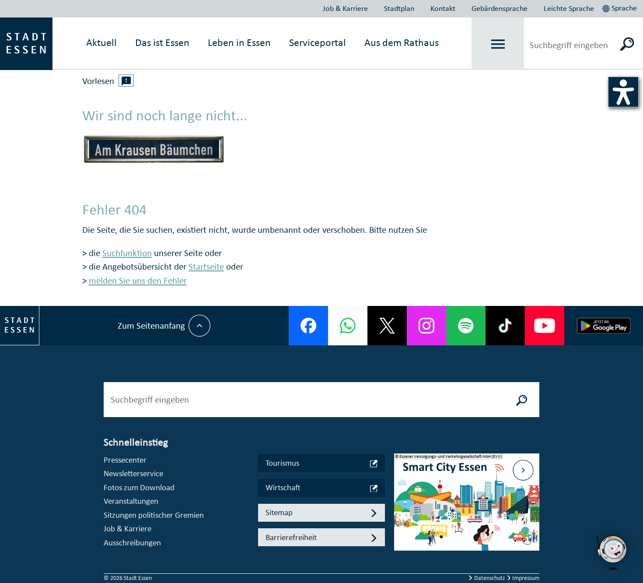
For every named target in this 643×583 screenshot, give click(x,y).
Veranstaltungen (131, 501)
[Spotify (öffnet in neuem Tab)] (466, 325)
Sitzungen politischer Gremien (154, 515)
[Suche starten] (521, 399)
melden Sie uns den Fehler (138, 280)
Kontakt (442, 8)
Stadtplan (399, 8)
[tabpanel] (466, 506)
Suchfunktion (127, 253)
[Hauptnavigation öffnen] (498, 44)
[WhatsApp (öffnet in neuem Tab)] (347, 325)
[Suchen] (627, 44)
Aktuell (101, 42)
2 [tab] (401, 509)
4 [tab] (401, 537)
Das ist (162, 42)
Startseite (206, 266)
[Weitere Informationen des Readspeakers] (126, 80)
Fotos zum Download (139, 487)
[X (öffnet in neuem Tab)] (387, 325)
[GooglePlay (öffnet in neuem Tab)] (603, 325)
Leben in (239, 42)
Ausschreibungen (132, 542)
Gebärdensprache (500, 8)
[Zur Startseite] (26, 43)
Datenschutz (490, 578)
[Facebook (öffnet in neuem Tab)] (308, 325)
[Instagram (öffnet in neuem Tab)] (426, 325)
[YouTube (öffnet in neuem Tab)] (544, 325)
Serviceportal (317, 42)
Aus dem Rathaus (401, 42)
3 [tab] (401, 523)
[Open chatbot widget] (612, 552)
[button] (620, 7)
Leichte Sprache (569, 8)
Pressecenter (125, 460)
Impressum (525, 578)
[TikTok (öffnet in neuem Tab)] (505, 325)
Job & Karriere (345, 8)
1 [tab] (401, 495)
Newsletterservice (133, 473)
